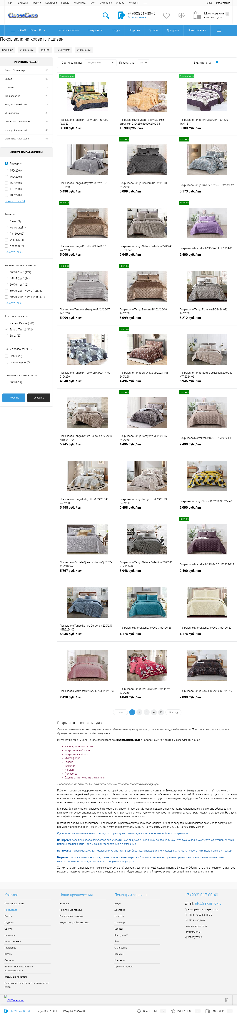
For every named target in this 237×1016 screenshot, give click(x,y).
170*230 (17, 188)
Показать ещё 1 (14, 303)
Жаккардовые (12, 96)
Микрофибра (12, 113)
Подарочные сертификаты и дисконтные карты (26, 985)
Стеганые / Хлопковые (17, 138)
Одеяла (8, 928)
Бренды (65, 2)
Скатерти (9, 960)
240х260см (27, 49)
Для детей (9, 935)
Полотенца (10, 947)
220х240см (63, 49)
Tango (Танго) (21, 329)
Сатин (15, 221)
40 (47, 130)
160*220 (17, 176)
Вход (209, 2)
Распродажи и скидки (71, 916)
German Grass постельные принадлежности (19, 968)
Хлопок (17, 245)
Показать (14, 397)
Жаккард (18, 227)
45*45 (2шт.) (20, 278)
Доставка (23, 2)
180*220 (17, 195)
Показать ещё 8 (14, 252)
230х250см (84, 49)
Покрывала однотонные (18, 121)
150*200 (17, 170)
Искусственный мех (16, 104)
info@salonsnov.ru (207, 903)
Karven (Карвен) (22, 323)
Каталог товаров (29, 30)
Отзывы (120, 2)
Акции (10, 2)
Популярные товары (70, 909)
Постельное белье (14, 903)
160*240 (17, 182)
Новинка (18, 356)
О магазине (106, 2)
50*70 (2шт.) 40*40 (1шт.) (26, 290)
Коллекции (51, 2)
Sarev (15, 335)
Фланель (17, 239)
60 (47, 70)
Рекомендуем (20, 362)
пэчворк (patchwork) (16, 130)
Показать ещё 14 (15, 201)
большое (7, 49)
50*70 (16, 382)
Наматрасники (12, 941)
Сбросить (39, 397)
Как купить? (80, 2)
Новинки (64, 903)
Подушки (9, 922)
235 (46, 121)
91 (47, 138)
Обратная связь (20, 1011)
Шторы (8, 954)
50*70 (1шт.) (19, 284)
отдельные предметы (16, 976)
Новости (36, 2)
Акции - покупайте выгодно (74, 922)
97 (47, 79)
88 (47, 113)
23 (47, 96)
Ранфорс (17, 233)
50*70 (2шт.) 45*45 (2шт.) (27, 296)
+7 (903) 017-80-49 (47, 1011)
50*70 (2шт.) (20, 272)
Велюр (8, 79)
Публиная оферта (123, 966)
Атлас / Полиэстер (15, 70)
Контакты (134, 2)
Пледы (8, 916)
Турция (45, 49)
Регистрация (223, 2)
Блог (93, 2)
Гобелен (9, 87)
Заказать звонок (137, 17)
